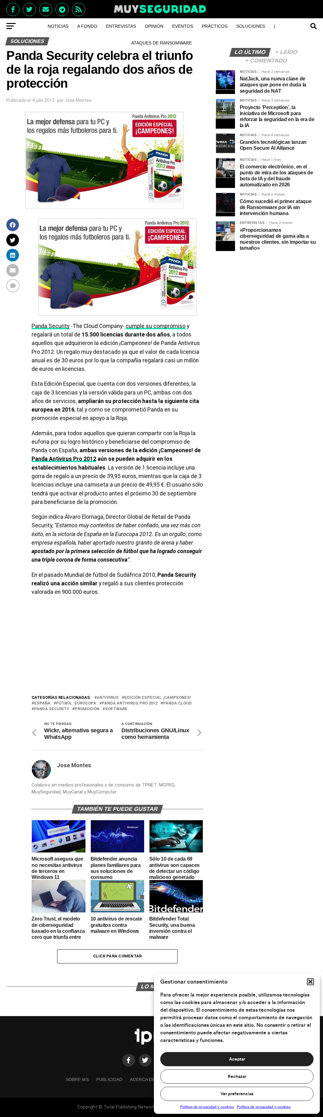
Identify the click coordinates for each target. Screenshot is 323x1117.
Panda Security (50, 326)
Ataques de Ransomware (161, 42)
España (42, 703)
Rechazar (237, 1076)
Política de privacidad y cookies (207, 1107)
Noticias (58, 26)
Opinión (154, 26)
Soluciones (250, 26)
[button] (310, 982)
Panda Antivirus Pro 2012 (64, 459)
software (116, 709)
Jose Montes (78, 100)
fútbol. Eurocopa (76, 703)
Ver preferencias (236, 1094)
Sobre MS (77, 1079)
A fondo (87, 26)
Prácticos (214, 26)
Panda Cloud (177, 703)
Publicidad (109, 1079)
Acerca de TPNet (150, 1079)
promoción (87, 709)
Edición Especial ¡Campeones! (157, 698)
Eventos (182, 26)
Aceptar (237, 1059)
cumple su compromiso (155, 326)
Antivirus (108, 698)
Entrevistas (121, 26)
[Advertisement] (117, 647)
